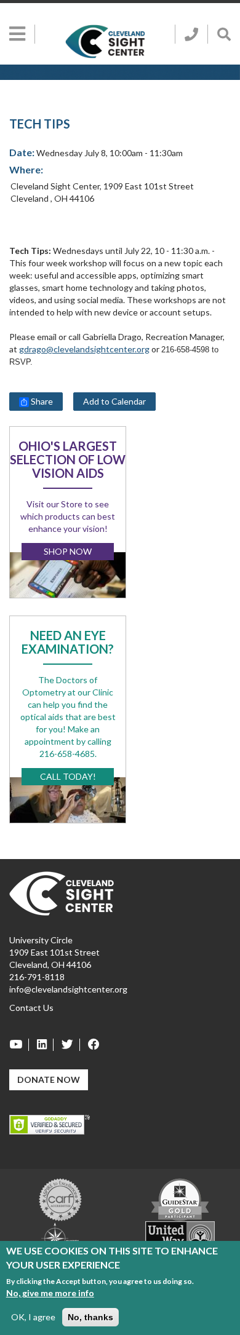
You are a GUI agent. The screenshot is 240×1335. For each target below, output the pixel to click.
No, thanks (90, 1317)
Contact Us (31, 1007)
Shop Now (68, 551)
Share (41, 401)
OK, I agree (33, 1317)
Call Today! (68, 776)
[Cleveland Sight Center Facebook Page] (91, 1045)
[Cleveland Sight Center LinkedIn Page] (42, 1045)
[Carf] (60, 1199)
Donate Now (48, 1079)
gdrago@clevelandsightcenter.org (84, 349)
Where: (26, 169)
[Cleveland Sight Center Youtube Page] (19, 1045)
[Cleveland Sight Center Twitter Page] (67, 1045)
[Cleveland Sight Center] (61, 892)
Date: (21, 152)
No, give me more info (50, 1293)
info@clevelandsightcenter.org (68, 989)
